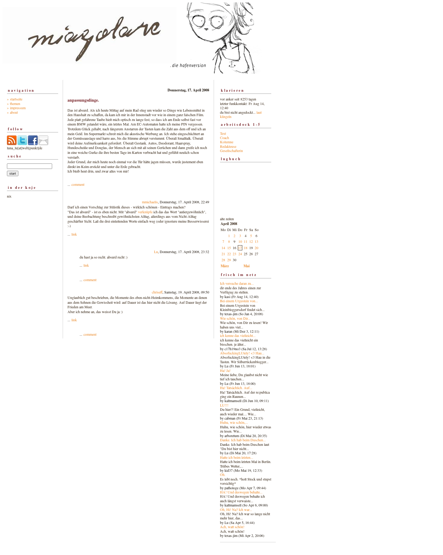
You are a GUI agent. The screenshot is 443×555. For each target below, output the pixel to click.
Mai (246, 265)
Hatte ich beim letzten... (236, 457)
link (74, 234)
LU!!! (224, 405)
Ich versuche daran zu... (237, 283)
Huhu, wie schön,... (234, 422)
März (225, 265)
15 (229, 247)
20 (256, 247)
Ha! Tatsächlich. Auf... (236, 387)
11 (245, 241)
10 (240, 241)
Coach (224, 137)
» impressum (16, 107)
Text (223, 133)
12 (251, 241)
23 (234, 253)
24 (240, 253)
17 (240, 247)
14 (223, 247)
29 (229, 259)
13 (256, 241)
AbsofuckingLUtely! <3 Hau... (242, 352)
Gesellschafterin (231, 150)
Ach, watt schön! (232, 526)
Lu (156, 251)
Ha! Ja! (225, 370)
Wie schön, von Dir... (235, 318)
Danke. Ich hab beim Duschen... (243, 439)
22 (229, 253)
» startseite (14, 99)
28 (223, 259)
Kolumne (226, 141)
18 (245, 247)
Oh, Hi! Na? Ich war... (236, 509)
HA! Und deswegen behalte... (241, 492)
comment (77, 184)
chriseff (157, 292)
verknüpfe (145, 211)
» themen (13, 103)
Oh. (222, 474)
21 (223, 253)
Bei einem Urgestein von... (239, 300)
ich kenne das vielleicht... (238, 335)
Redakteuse (228, 146)
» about (12, 112)
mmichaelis (150, 201)
